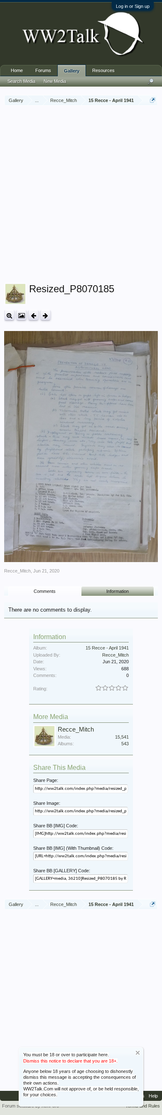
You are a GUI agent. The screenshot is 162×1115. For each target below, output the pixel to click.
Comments (45, 591)
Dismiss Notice (138, 1053)
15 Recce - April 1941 (107, 647)
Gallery (71, 70)
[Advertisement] (81, 195)
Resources (103, 70)
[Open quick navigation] (152, 100)
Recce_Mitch (17, 570)
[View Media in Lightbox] (21, 315)
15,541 (122, 736)
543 (125, 743)
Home (17, 70)
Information (117, 591)
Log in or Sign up (133, 6)
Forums (43, 70)
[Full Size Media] (9, 315)
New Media (55, 81)
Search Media (21, 81)
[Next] (45, 315)
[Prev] (33, 315)
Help (153, 1095)
